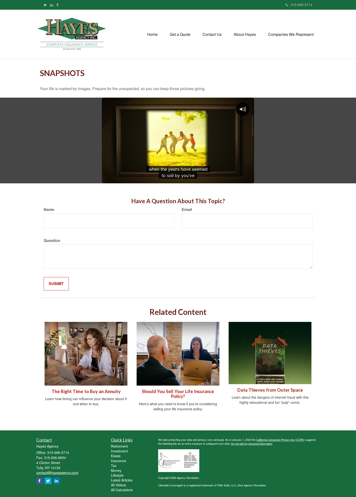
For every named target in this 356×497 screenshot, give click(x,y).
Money (116, 470)
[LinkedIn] (51, 4)
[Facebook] (57, 4)
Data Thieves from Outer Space (270, 390)
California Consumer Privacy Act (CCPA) (280, 440)
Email (187, 209)
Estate (116, 455)
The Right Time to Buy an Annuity (86, 391)
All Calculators (122, 489)
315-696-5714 (301, 4)
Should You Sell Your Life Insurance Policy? (178, 394)
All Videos (118, 484)
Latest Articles (121, 480)
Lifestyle (117, 475)
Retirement (119, 446)
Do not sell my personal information (251, 443)
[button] (180, 34)
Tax (113, 465)
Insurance (118, 460)
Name (49, 209)
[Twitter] (45, 4)
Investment (119, 451)
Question (52, 240)
